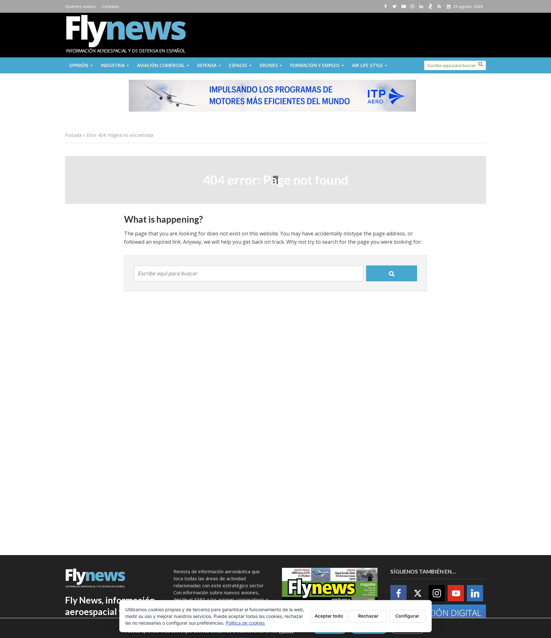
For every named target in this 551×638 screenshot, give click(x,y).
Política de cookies (245, 623)
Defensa (207, 65)
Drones (269, 65)
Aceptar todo (329, 616)
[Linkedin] (475, 593)
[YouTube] (456, 593)
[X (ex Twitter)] (417, 593)
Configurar (407, 616)
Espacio (238, 65)
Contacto (110, 6)
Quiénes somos (80, 6)
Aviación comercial (161, 65)
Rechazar (368, 616)
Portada (73, 135)
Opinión (78, 65)
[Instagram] (437, 593)
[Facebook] (398, 593)
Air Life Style (367, 65)
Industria (113, 65)
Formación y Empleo (315, 65)
